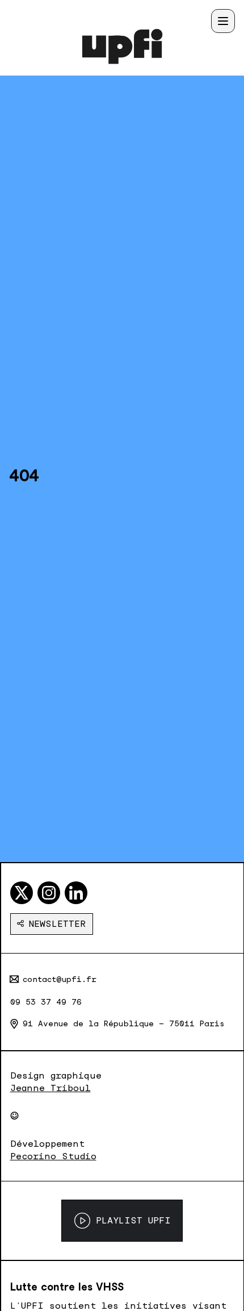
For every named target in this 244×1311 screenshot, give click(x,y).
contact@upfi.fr (59, 979)
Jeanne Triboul (50, 1088)
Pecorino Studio (53, 1156)
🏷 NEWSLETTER (52, 923)
